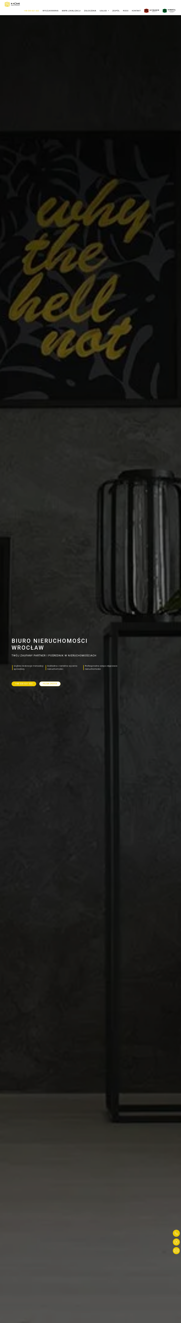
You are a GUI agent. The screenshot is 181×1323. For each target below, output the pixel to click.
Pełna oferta (50, 684)
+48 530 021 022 (31, 11)
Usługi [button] (103, 11)
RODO (126, 11)
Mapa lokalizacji (71, 11)
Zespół (116, 11)
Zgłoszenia (90, 11)
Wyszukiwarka (51, 11)
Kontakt (136, 11)
